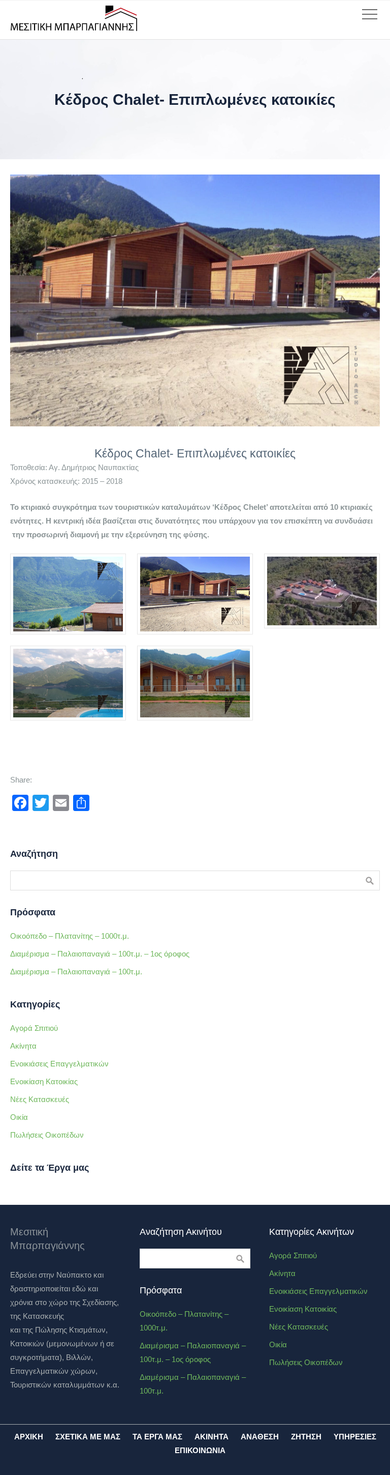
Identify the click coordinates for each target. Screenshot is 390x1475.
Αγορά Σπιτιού (34, 1028)
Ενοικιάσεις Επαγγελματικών (59, 1063)
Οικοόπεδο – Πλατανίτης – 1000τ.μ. (69, 936)
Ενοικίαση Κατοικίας (44, 1081)
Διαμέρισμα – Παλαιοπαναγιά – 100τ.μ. (76, 971)
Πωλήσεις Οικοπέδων (47, 1135)
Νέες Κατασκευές (39, 1099)
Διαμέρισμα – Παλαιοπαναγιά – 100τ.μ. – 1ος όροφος (99, 953)
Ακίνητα (23, 1046)
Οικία (19, 1117)
